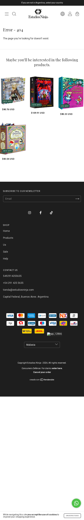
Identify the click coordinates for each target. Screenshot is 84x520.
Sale (5, 251)
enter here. (57, 368)
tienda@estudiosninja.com (18, 289)
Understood (72, 516)
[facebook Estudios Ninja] (41, 212)
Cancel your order (42, 372)
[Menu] (7, 14)
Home (6, 231)
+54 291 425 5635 (13, 282)
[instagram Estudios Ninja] (30, 212)
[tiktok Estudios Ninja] (51, 212)
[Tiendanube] (42, 380)
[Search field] (14, 14)
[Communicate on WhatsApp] (76, 503)
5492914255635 (12, 276)
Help (5, 258)
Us (4, 244)
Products (8, 237)
